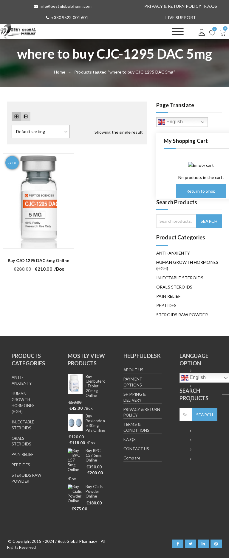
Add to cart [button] (66, 241)
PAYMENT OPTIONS (132, 382)
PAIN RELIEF (168, 296)
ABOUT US (133, 369)
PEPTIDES (166, 305)
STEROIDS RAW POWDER (182, 314)
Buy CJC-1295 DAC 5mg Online (38, 260)
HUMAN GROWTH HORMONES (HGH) (187, 265)
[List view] (25, 116)
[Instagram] (216, 544)
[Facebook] (177, 544)
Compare (131, 458)
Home (59, 71)
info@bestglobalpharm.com (65, 6)
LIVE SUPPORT (180, 17)
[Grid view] (16, 116)
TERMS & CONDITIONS (136, 427)
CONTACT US (136, 448)
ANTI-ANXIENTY (173, 252)
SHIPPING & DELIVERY (134, 397)
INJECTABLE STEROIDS (179, 277)
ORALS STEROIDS (174, 286)
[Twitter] (190, 544)
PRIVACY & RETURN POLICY (172, 6)
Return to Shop (201, 191)
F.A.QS (210, 6)
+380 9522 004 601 (69, 17)
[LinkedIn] (203, 544)
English (174, 121)
